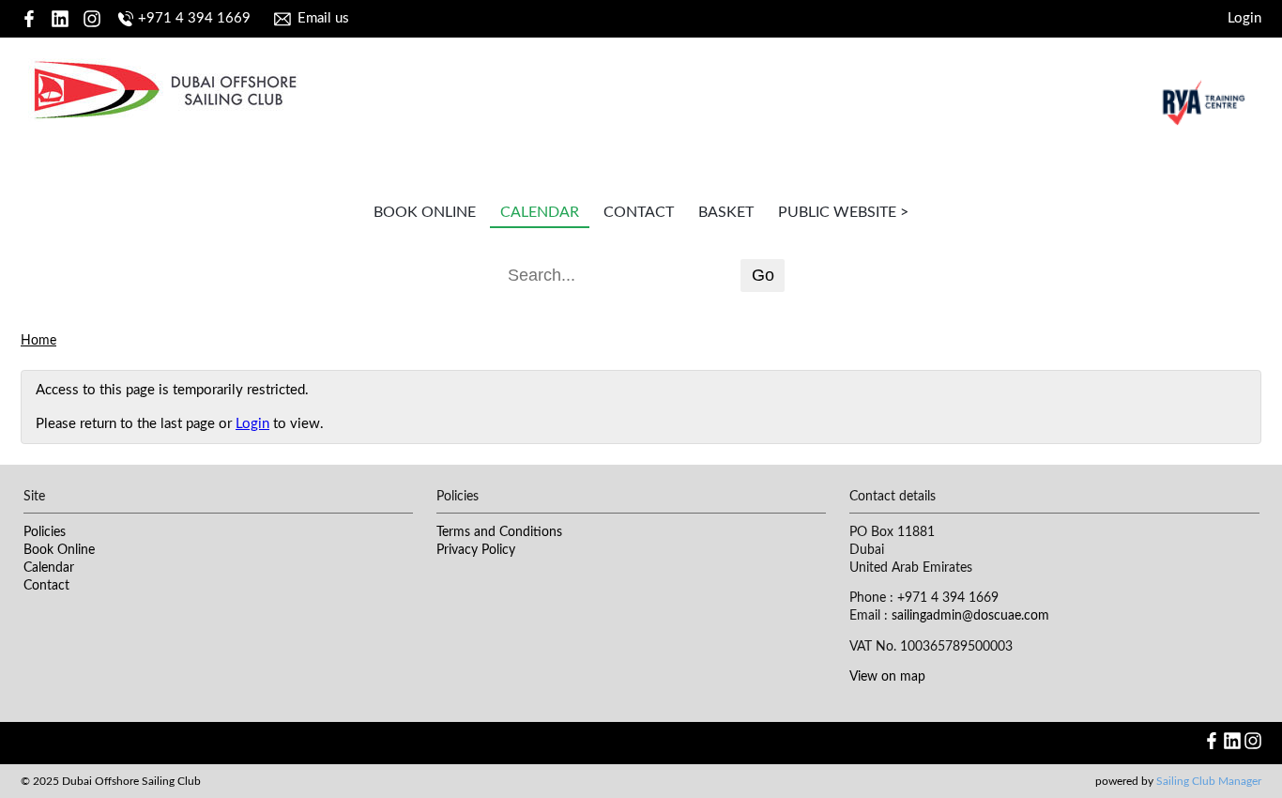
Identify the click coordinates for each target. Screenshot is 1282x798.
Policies (44, 532)
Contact (638, 212)
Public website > (843, 212)
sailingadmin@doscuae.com (970, 615)
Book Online (425, 212)
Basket (726, 212)
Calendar (539, 212)
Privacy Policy (475, 550)
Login (1244, 18)
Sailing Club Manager (1208, 781)
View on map (887, 676)
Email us (323, 18)
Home (38, 340)
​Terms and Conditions (499, 532)
